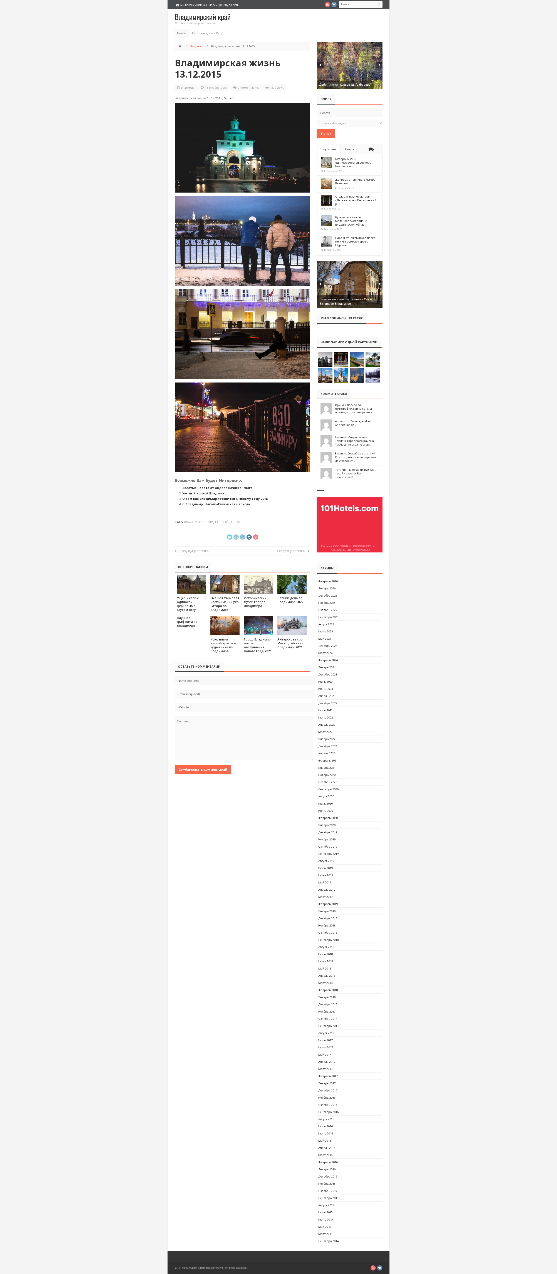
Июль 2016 (325, 1126)
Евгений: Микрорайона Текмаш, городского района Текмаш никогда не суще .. (354, 440)
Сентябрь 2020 (328, 789)
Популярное (328, 149)
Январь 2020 (327, 825)
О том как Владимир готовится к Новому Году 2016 (225, 499)
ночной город (227, 522)
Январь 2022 (327, 739)
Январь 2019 (327, 911)
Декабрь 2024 (327, 646)
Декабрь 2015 (327, 1176)
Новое (349, 149)
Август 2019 (326, 861)
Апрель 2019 (326, 889)
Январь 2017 (327, 1083)
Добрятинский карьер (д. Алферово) (345, 84)
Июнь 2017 (325, 1047)
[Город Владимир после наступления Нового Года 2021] (258, 625)
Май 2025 (324, 638)
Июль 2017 (325, 1040)
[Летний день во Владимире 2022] (292, 584)
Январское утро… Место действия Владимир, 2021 (291, 643)
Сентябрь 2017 (328, 1026)
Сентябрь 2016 (328, 1112)
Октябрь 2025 (327, 610)
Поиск (326, 133)
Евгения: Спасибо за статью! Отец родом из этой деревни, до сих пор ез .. (355, 457)
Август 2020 (326, 796)
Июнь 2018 (325, 961)
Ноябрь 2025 (327, 603)
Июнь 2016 (325, 1133)
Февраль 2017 (328, 1076)
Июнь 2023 (325, 689)
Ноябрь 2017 (327, 1011)
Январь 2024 (327, 667)
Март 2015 (325, 1234)
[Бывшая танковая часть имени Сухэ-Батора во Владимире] (225, 584)
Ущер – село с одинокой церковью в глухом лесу (188, 604)
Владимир (197, 46)
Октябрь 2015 (327, 1191)
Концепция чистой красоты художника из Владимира (223, 645)
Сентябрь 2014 (328, 1241)
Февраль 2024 (328, 660)
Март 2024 (325, 653)
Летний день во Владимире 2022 (290, 600)
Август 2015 (326, 1205)
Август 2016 (326, 1119)
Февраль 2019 (328, 904)
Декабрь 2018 (327, 918)
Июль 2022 (325, 710)
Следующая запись (292, 551)
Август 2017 (326, 1033)
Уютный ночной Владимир (204, 493)
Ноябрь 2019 (327, 839)
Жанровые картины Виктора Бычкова (355, 181)
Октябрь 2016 (327, 1105)
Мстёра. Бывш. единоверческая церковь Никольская (353, 162)
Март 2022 (325, 732)
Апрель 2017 (326, 1062)
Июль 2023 (325, 682)
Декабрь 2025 (327, 595)
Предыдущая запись (193, 551)
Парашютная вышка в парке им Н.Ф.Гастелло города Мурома (355, 241)
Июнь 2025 (325, 631)
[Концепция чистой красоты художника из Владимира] (225, 625)
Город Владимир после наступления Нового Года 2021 (258, 645)
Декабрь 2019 (327, 832)
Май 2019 (324, 882)
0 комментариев (248, 88)
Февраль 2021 (328, 760)
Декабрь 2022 (327, 703)
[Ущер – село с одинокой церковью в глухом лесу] (191, 584)
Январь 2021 (327, 768)
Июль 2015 (325, 1212)
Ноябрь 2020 (327, 775)
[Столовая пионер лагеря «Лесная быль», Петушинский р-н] (326, 200)
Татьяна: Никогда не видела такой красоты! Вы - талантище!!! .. (354, 473)
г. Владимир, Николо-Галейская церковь (216, 504)
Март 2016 (325, 1155)
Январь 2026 (327, 588)
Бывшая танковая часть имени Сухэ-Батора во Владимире (225, 604)
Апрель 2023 (326, 696)
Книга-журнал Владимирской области (202, 1267)
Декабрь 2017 (327, 1004)
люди (208, 522)
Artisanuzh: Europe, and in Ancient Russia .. (352, 423)
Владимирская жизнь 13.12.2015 (227, 68)
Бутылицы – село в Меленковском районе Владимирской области (351, 220)
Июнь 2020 (325, 811)
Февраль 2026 (328, 581)
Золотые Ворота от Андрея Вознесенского (217, 488)
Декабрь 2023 (327, 674)
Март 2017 (325, 1069)
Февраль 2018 (328, 990)
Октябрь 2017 (327, 1019)
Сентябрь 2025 (328, 617)
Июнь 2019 (325, 875)
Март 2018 (325, 983)
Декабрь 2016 (327, 1090)
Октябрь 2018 (327, 933)
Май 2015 (324, 1227)
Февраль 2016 (328, 1162)
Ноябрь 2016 (327, 1097)
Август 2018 (326, 947)
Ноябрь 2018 (327, 925)
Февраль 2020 (328, 818)
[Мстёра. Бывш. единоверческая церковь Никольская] (326, 162)
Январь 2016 (327, 1169)
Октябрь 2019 (327, 846)
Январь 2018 (327, 997)
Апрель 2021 (326, 753)
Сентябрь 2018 (328, 940)
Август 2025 (326, 624)
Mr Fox (229, 98)
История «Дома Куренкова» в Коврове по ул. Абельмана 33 (236, 33)
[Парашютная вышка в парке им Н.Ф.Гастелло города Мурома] (326, 241)
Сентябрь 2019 (328, 854)
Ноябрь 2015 (327, 1184)
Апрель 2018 (326, 976)
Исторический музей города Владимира (255, 602)
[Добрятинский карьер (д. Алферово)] (350, 65)
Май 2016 (324, 1141)
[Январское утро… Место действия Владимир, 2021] (292, 625)
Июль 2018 (325, 954)
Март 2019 (325, 897)
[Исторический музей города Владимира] (258, 584)
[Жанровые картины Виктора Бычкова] (326, 183)
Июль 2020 (325, 803)
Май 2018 (324, 968)
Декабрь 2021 (327, 746)
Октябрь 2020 (327, 782)
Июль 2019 (325, 868)
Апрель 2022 (326, 725)
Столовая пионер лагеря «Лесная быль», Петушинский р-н (355, 200)
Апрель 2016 (326, 1148)
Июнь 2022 (325, 717)
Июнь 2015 (325, 1219)
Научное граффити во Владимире (187, 622)
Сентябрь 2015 (328, 1198)
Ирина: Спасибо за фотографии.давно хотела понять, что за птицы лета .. (354, 408)
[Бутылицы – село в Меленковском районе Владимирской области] (326, 220)
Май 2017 (324, 1054)
